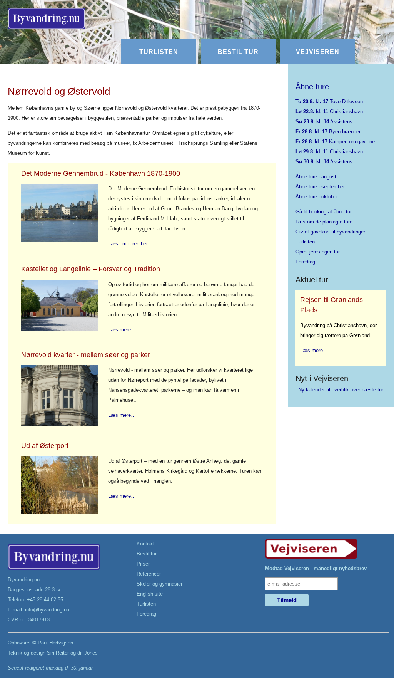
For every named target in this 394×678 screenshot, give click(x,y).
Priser (143, 564)
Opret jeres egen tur (318, 252)
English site (150, 594)
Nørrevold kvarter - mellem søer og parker (85, 355)
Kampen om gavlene (335, 141)
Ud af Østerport (44, 446)
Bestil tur (238, 51)
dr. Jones (87, 653)
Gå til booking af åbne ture (325, 212)
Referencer (149, 574)
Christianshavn (329, 111)
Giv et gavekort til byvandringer (330, 232)
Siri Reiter (58, 653)
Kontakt (145, 544)
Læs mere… (122, 329)
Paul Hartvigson (55, 643)
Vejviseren (317, 51)
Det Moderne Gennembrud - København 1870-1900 (100, 173)
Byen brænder (328, 131)
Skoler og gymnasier (159, 584)
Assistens (324, 121)
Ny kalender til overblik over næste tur (340, 390)
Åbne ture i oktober (317, 197)
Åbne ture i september (320, 187)
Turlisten (158, 51)
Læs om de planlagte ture (324, 222)
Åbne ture (312, 86)
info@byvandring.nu (47, 610)
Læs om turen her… (130, 244)
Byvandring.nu (24, 579)
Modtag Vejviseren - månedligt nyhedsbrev (316, 568)
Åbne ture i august (316, 177)
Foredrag (305, 262)
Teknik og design (26, 653)
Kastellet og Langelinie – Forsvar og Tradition (90, 269)
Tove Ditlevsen (329, 101)
